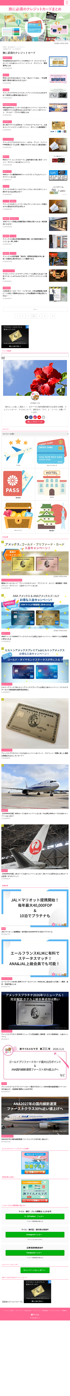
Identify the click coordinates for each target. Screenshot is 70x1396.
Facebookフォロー (34, 1253)
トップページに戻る (8, 1310)
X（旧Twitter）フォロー (34, 1216)
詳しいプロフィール (35, 422)
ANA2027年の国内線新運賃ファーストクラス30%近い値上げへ (25, 1139)
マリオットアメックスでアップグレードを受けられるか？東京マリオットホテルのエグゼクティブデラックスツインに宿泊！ (25, 276)
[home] (43, 417)
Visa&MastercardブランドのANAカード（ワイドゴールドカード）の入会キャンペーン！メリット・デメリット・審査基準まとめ (25, 63)
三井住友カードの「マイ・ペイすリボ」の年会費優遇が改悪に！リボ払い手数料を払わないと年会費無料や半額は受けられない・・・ (25, 293)
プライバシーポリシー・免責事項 (58, 1310)
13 (53, 316)
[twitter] (26, 417)
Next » (35, 309)
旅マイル (35, 1314)
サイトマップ (19, 1310)
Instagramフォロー (34, 1234)
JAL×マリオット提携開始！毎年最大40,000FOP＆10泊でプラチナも (27, 932)
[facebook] (31, 417)
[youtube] (39, 417)
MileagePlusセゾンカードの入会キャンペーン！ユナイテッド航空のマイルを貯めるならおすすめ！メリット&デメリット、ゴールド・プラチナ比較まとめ (25, 110)
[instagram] (35, 417)
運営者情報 (45, 1310)
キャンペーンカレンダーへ (34, 1270)
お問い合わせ (28, 1310)
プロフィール (36, 1310)
